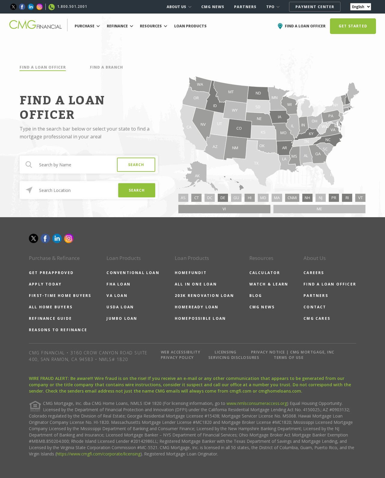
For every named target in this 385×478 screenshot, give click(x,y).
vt (360, 197)
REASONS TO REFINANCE (58, 329)
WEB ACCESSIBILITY (181, 352)
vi (224, 208)
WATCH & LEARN (268, 284)
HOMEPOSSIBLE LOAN (200, 318)
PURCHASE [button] (85, 26)
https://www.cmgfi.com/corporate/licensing (98, 454)
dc (209, 197)
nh (307, 197)
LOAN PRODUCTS (190, 26)
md (263, 197)
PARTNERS (245, 6)
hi (249, 197)
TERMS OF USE (288, 357)
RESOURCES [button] (151, 26)
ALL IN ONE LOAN (196, 284)
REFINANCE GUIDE (50, 318)
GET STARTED (353, 26)
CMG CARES (316, 318)
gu (236, 197)
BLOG (255, 295)
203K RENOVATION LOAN (204, 295)
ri (347, 197)
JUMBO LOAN (121, 318)
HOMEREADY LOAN (197, 307)
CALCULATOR (264, 272)
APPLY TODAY (45, 284)
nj (320, 197)
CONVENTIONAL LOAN (132, 272)
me (319, 208)
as (183, 197)
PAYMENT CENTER (314, 6)
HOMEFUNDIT (191, 272)
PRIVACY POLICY (177, 357)
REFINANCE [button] (118, 26)
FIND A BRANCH (106, 67)
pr (333, 197)
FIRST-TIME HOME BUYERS (60, 295)
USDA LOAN (120, 307)
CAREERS (313, 272)
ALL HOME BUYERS (50, 307)
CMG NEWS (212, 6)
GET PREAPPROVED (51, 272)
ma (277, 197)
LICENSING (226, 352)
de (222, 197)
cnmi (292, 197)
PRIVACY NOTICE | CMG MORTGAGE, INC (292, 352)
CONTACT (314, 307)
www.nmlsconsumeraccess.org (256, 403)
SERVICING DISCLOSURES (234, 357)
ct (196, 197)
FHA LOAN (118, 284)
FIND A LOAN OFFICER (43, 67)
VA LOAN (116, 295)
